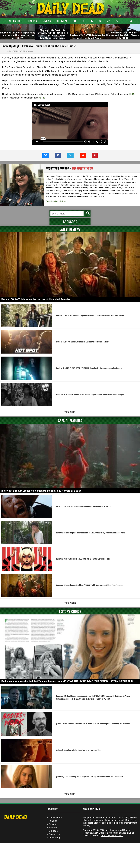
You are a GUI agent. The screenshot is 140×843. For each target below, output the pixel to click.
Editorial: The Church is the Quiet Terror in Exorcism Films (78, 750)
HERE (132, 94)
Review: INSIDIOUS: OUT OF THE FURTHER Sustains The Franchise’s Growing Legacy (89, 368)
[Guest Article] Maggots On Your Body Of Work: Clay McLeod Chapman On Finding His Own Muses (93, 724)
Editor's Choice (70, 611)
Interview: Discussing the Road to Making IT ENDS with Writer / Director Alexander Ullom (90, 533)
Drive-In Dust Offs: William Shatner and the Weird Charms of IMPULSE (83, 507)
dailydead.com (112, 830)
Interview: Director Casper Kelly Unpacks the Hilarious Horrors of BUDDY (41, 490)
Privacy (105, 835)
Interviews (62, 21)
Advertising (54, 837)
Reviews (47, 21)
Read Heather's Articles (56, 201)
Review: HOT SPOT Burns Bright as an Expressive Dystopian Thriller (82, 342)
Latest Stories (15, 21)
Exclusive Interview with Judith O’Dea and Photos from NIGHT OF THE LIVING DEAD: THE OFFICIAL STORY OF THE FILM (67, 681)
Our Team (53, 831)
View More (70, 412)
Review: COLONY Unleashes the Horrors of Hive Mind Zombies (35, 299)
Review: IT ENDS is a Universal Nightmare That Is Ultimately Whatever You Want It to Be (90, 315)
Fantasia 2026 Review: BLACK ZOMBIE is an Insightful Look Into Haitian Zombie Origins (90, 394)
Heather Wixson (25, 51)
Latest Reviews (70, 229)
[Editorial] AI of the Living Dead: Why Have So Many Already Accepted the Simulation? (89, 777)
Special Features (70, 420)
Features (32, 21)
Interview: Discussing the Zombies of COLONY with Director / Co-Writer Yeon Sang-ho (89, 585)
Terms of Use (116, 835)
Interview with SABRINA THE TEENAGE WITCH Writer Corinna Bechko (83, 559)
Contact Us (54, 834)
